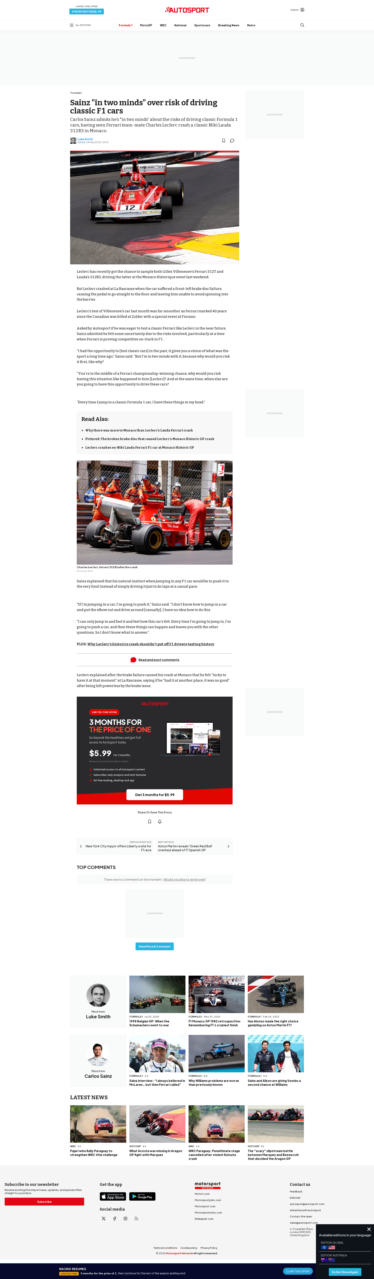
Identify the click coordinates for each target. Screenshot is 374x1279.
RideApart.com (204, 1218)
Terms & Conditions (165, 1247)
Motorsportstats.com (208, 1212)
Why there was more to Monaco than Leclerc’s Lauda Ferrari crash (139, 430)
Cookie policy (189, 1247)
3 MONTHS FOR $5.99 (86, 11)
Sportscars (202, 25)
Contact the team (301, 1216)
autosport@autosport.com (307, 1203)
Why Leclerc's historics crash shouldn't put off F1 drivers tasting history (150, 644)
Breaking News (228, 25)
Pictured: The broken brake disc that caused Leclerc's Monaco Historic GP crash (149, 439)
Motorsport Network (179, 1253)
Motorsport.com (205, 1206)
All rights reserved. (205, 1253)
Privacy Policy (209, 1247)
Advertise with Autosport (305, 1210)
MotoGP (146, 25)
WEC (163, 25)
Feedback (296, 1191)
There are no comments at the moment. (155, 879)
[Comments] (233, 140)
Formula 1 (125, 25)
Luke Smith (85, 139)
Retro (251, 25)
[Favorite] (224, 140)
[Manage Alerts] (160, 822)
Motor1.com (202, 1193)
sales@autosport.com (304, 1222)
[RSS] (136, 1218)
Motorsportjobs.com (208, 1200)
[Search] (302, 25)
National (180, 25)
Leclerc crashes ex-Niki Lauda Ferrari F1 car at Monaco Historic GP (139, 447)
